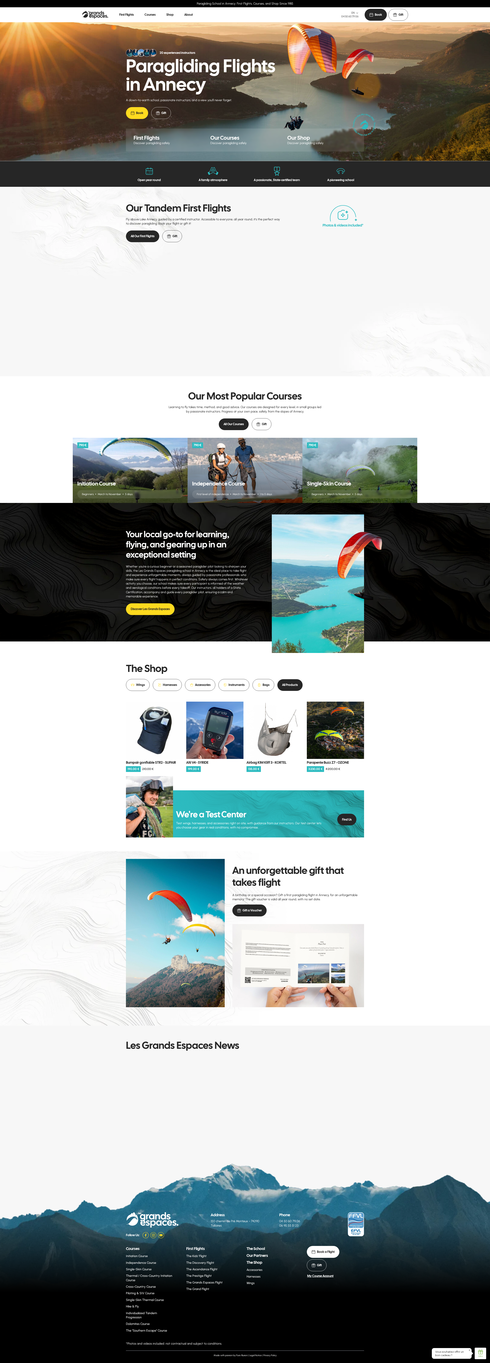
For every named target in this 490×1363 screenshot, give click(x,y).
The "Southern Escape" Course (146, 1330)
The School (256, 1248)
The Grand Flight (197, 1289)
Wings (251, 1283)
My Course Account (320, 1276)
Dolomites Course (138, 1324)
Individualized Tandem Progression (141, 1315)
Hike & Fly (132, 1306)
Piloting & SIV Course (140, 1293)
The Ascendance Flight (201, 1269)
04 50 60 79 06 (350, 16)
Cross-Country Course (141, 1286)
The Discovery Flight (200, 1263)
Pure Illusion (241, 1355)
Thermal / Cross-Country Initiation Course (149, 1278)
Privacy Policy (270, 1355)
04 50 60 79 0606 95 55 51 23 (289, 1223)
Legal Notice (255, 1355)
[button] (126, 14)
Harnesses (254, 1276)
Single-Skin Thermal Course (145, 1300)
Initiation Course (137, 1256)
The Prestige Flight (199, 1276)
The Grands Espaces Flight (204, 1282)
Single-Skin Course (139, 1269)
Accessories (254, 1270)
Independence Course (141, 1263)
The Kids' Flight (196, 1256)
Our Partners (257, 1255)
